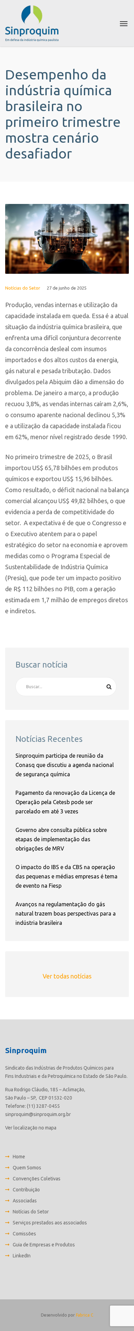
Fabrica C (84, 1315)
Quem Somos (27, 1167)
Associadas (25, 1200)
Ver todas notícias (67, 976)
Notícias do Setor (22, 287)
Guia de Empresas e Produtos (44, 1244)
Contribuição (26, 1189)
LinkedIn (22, 1255)
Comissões (24, 1233)
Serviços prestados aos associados (50, 1222)
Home (19, 1156)
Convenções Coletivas (36, 1178)
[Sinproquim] (31, 23)
